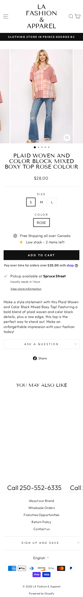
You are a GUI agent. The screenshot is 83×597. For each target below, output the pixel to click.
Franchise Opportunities (41, 515)
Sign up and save (40, 542)
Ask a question (41, 344)
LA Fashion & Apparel (41, 16)
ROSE (41, 222)
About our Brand (41, 501)
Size (41, 194)
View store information (25, 288)
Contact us (41, 529)
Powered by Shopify (41, 593)
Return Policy (41, 522)
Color (42, 214)
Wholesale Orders (41, 508)
